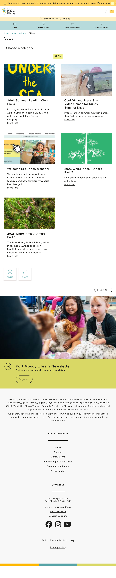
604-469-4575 (58, 511)
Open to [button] (58, 19)
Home (6, 33)
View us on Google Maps (58, 507)
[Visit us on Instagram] (58, 526)
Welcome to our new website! (28, 169)
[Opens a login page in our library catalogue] (111, 11)
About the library (20, 33)
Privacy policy (58, 471)
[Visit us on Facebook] (49, 526)
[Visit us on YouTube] (67, 526)
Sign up (24, 379)
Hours (58, 447)
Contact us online (58, 516)
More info (12, 123)
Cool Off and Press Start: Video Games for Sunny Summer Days (82, 104)
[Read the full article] (29, 80)
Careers (58, 452)
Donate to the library (58, 466)
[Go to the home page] (9, 11)
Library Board (58, 457)
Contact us (58, 484)
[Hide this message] (112, 3)
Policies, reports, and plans (58, 461)
